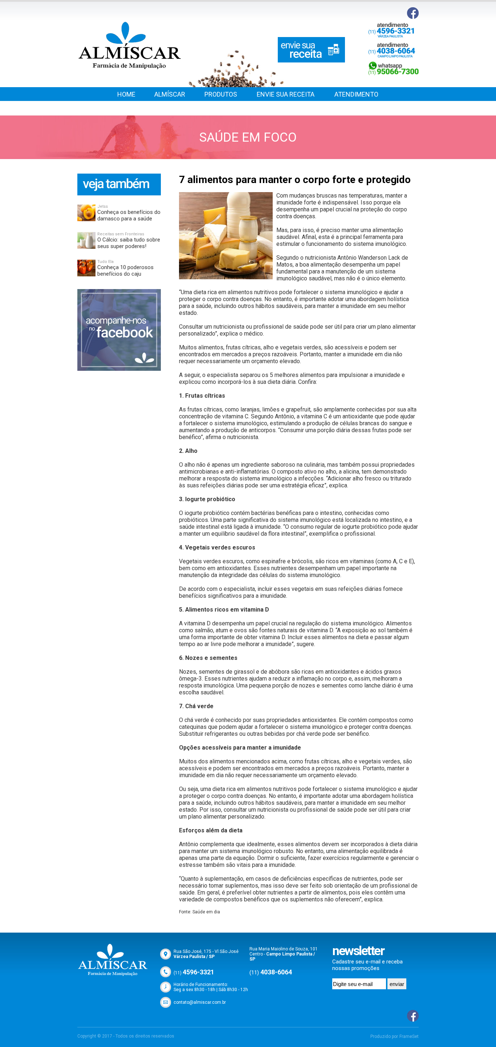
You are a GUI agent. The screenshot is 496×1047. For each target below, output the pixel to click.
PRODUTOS (220, 94)
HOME (126, 94)
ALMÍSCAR (169, 94)
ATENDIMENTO (356, 94)
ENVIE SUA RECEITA (285, 94)
